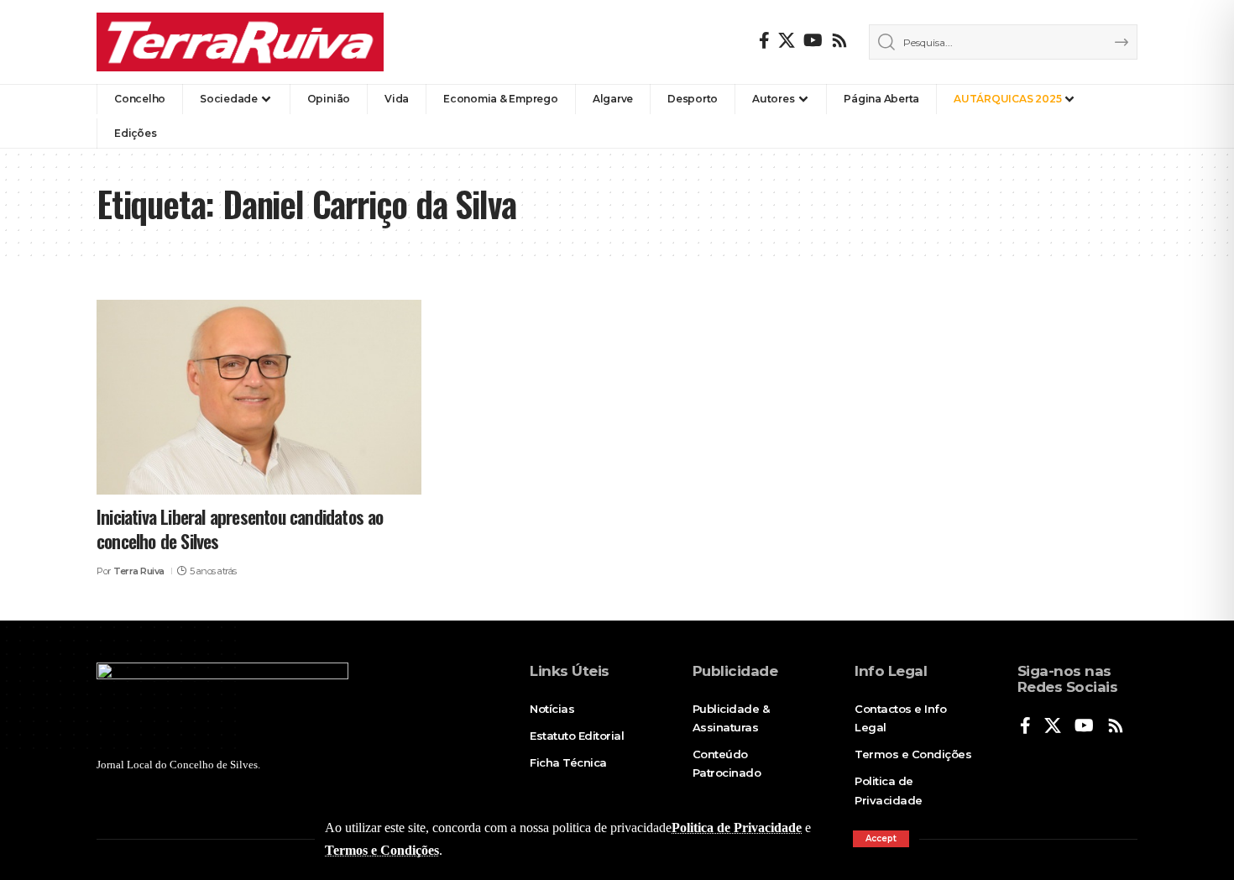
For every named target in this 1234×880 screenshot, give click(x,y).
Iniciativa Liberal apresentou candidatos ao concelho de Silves (240, 528)
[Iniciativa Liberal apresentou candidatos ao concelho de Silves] (259, 397)
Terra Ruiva (139, 571)
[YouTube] (813, 40)
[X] (786, 40)
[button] (881, 838)
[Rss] (839, 40)
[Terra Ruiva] (240, 42)
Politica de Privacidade (737, 827)
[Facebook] (764, 40)
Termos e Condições (382, 850)
